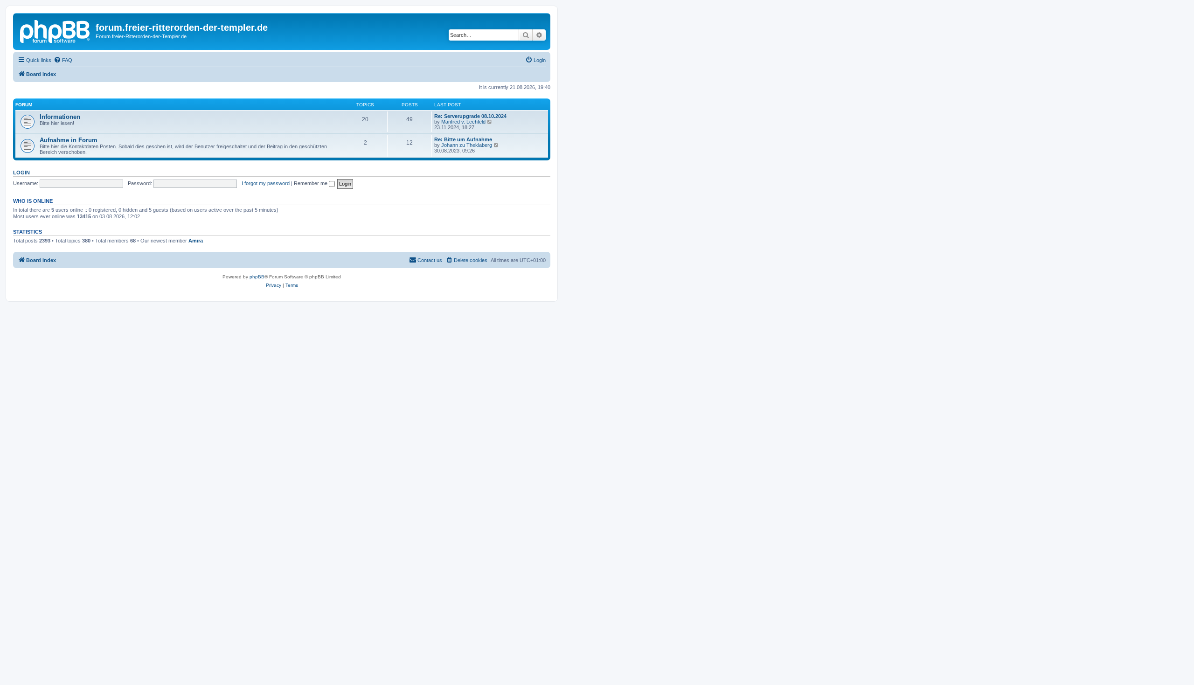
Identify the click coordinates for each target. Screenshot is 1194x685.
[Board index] (55, 30)
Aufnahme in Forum (68, 140)
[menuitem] (63, 60)
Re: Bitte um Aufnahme (463, 139)
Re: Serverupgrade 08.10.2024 (470, 116)
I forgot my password (266, 183)
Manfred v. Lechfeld (463, 122)
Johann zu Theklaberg (466, 145)
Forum (23, 104)
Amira (195, 240)
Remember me (311, 183)
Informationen (60, 116)
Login (21, 172)
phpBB (257, 276)
